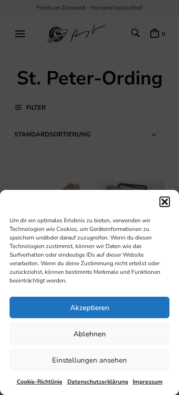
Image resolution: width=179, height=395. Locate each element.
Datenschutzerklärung (97, 381)
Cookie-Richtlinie (40, 381)
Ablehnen (90, 334)
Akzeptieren (89, 307)
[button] (164, 202)
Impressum (148, 381)
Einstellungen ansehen (89, 360)
